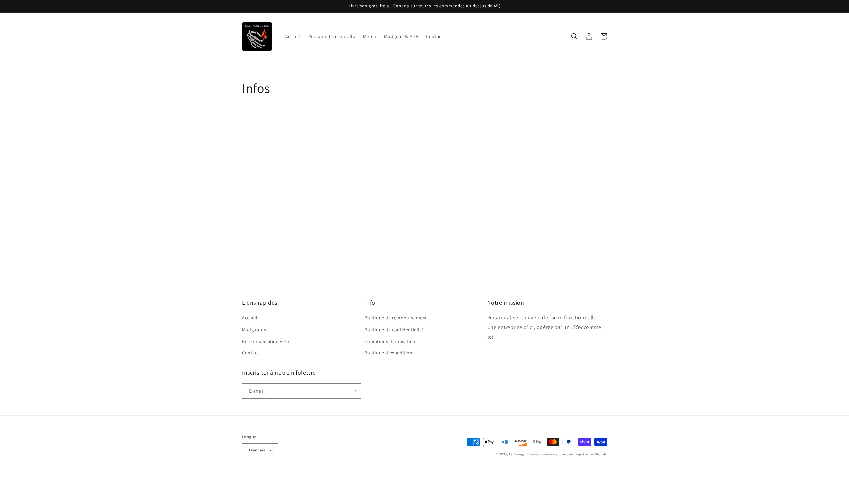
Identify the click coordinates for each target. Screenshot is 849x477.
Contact (250, 353)
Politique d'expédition (388, 353)
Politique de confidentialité (394, 330)
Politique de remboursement (395, 318)
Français (257, 450)
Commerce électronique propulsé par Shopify (571, 454)
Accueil (249, 318)
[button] (574, 36)
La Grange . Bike (521, 454)
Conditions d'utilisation (389, 341)
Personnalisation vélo (265, 341)
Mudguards (254, 330)
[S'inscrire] (354, 391)
